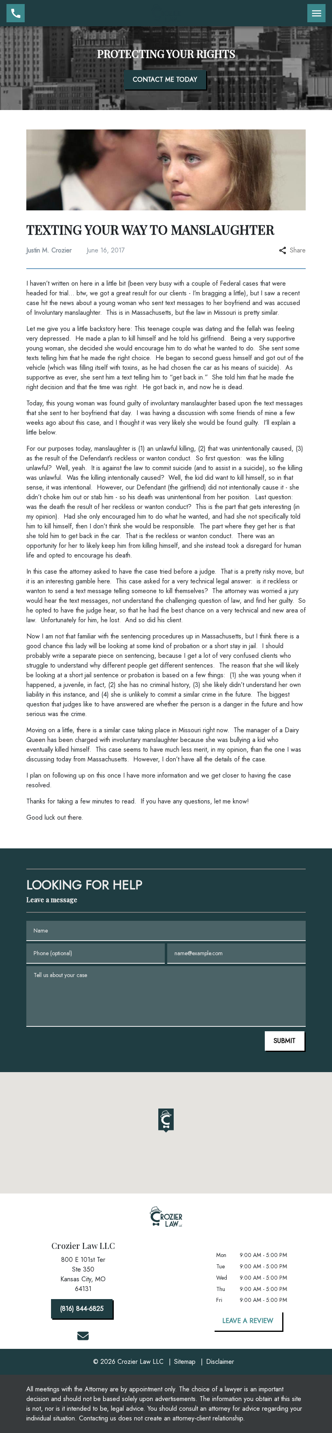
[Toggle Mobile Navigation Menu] (316, 13)
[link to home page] (166, 12)
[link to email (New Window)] (83, 1335)
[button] (166, 1121)
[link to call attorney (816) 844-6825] (15, 13)
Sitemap (185, 1361)
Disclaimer (220, 1361)
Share (298, 250)
